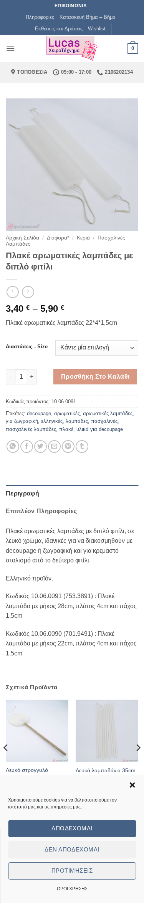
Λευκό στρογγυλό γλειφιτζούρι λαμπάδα (31, 773)
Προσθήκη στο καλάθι (95, 376)
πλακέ (66, 429)
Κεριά (83, 238)
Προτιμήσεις (72, 870)
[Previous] (6, 763)
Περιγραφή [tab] (22, 493)
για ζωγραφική (22, 421)
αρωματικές (67, 413)
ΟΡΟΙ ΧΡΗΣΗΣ (72, 888)
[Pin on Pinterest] (68, 446)
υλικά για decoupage (99, 429)
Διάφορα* (58, 238)
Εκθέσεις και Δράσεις (59, 29)
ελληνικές (52, 421)
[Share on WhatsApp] (13, 446)
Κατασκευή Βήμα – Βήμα (88, 17)
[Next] (137, 763)
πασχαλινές (104, 421)
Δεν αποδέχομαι (72, 849)
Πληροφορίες (40, 17)
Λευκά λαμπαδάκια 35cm (106, 770)
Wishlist (97, 29)
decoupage (39, 413)
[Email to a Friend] (54, 446)
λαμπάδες (77, 421)
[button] (132, 785)
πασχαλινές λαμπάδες (31, 429)
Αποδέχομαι (72, 828)
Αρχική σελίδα (22, 238)
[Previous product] (28, 292)
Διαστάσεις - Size (27, 346)
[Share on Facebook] (26, 446)
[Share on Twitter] (40, 446)
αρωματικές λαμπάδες (107, 413)
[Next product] (12, 292)
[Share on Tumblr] (82, 446)
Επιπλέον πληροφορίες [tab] (41, 511)
